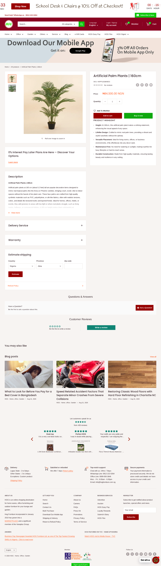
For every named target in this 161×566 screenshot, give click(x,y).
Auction (100, 503)
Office (18, 34)
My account (111, 25)
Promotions (78, 514)
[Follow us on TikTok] (150, 554)
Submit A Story (103, 514)
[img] (80, 422)
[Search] (82, 24)
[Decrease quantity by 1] (105, 101)
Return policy (68, 471)
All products (15, 67)
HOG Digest (121, 34)
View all (153, 357)
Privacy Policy (79, 518)
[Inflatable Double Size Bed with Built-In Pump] (50, 447)
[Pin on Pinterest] (142, 85)
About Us (77, 500)
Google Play (80, 51)
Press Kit (77, 511)
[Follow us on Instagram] (136, 554)
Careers (77, 503)
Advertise (101, 500)
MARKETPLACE (11, 521)
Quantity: (97, 101)
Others (42, 34)
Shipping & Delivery (50, 518)
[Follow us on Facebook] (127, 554)
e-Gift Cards (79, 34)
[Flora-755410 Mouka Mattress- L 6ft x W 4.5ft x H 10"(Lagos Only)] (80, 447)
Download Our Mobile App (53, 514)
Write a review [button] (101, 328)
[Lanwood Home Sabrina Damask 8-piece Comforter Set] (111, 447)
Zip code (67, 261)
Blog (66, 34)
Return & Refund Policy (52, 522)
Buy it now (138, 116)
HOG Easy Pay (94, 34)
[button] (32, 439)
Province (40, 261)
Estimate (15, 274)
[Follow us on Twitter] (132, 554)
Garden (30, 34)
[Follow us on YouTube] (145, 554)
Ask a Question (145, 308)
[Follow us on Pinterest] (141, 554)
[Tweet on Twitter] (146, 85)
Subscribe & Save (147, 15)
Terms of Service (80, 522)
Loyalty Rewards (103, 511)
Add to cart (107, 116)
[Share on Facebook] (137, 85)
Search (45, 503)
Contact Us (47, 507)
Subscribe (131, 517)
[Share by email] (151, 85)
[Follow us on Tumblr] (154, 554)
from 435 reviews (80, 425)
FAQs (76, 507)
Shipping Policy (16, 480)
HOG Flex (108, 34)
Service (55, 34)
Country (11, 261)
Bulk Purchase (48, 511)
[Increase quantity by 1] (119, 101)
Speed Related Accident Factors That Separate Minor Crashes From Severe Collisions (80, 395)
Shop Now (149, 6)
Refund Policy (13, 286)
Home (7, 34)
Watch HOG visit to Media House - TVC (100, 536)
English (8, 550)
